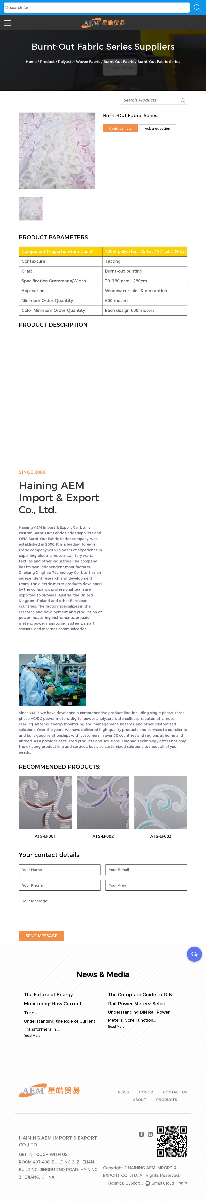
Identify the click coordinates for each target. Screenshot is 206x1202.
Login (181, 1183)
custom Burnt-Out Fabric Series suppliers (56, 533)
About (139, 1099)
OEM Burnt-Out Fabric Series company (53, 539)
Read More (32, 1036)
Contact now (120, 128)
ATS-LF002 (103, 836)
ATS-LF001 (45, 836)
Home (31, 61)
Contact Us (175, 1092)
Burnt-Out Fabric (119, 61)
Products (166, 1099)
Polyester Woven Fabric (79, 61)
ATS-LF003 (161, 836)
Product (47, 61)
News (123, 1092)
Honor (146, 1092)
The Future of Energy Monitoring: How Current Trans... (53, 1004)
